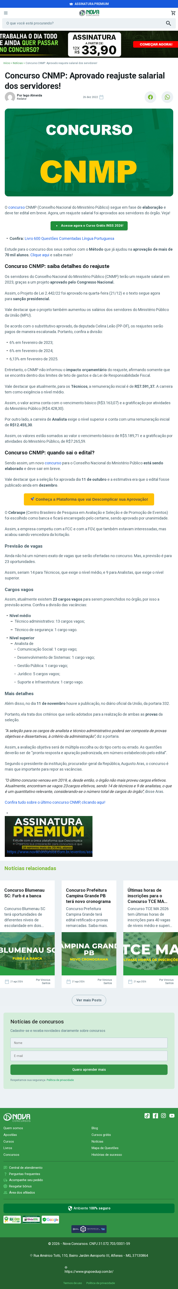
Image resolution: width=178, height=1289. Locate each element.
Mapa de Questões (105, 1148)
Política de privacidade (60, 1080)
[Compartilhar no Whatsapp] (167, 97)
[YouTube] (172, 1115)
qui (46, 255)
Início (6, 63)
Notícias (18, 63)
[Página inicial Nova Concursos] (16, 1117)
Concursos (11, 1155)
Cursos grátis (101, 1135)
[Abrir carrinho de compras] (173, 13)
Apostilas (10, 1135)
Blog (95, 1128)
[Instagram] (163, 1115)
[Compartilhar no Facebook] (150, 97)
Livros (7, 1148)
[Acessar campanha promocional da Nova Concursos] (89, 44)
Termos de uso (72, 1283)
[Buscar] (171, 23)
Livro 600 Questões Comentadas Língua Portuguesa (69, 238)
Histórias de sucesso (107, 1155)
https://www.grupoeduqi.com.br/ (89, 1272)
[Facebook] (155, 1115)
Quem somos (13, 1128)
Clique (36, 255)
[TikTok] (147, 1115)
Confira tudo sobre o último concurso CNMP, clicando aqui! (55, 802)
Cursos (8, 1141)
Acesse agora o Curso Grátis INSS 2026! (92, 226)
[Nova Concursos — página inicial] (89, 13)
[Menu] (5, 13)
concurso (16, 207)
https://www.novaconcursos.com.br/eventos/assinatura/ (56, 852)
